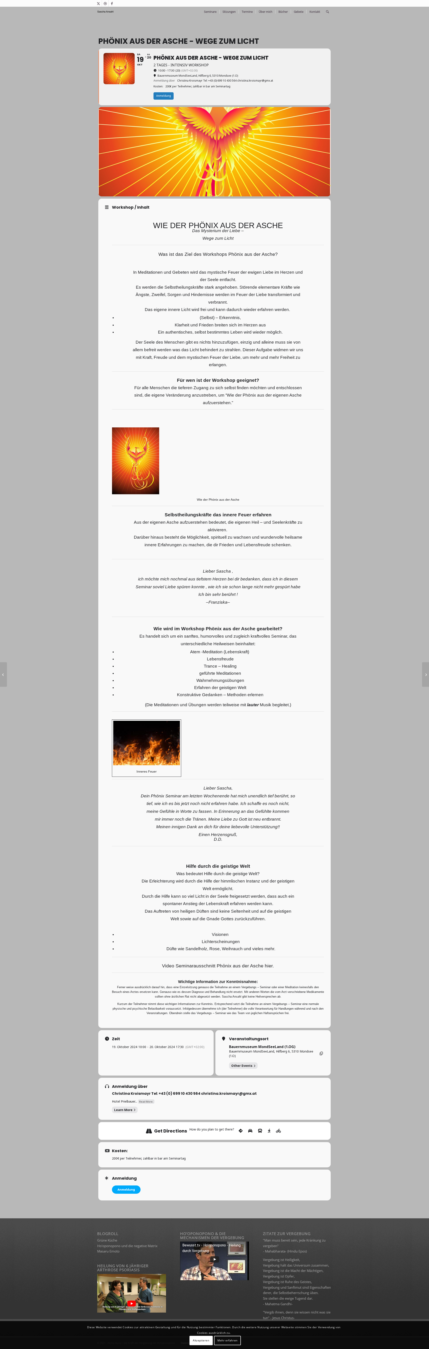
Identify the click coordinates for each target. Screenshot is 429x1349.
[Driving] (250, 1131)
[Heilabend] (3, 674)
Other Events (241, 1065)
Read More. (146, 1101)
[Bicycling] (278, 1131)
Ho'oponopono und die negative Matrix (127, 1246)
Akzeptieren (201, 1340)
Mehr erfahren (227, 1340)
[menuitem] (210, 12)
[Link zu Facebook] (112, 3)
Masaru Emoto (108, 1251)
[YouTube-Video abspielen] (131, 1303)
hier (269, 966)
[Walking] (269, 1131)
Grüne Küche (107, 1240)
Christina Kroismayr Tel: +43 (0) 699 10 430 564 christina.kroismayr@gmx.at (184, 1093)
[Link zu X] (98, 3)
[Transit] (260, 1131)
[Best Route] (240, 1131)
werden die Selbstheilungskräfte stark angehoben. (190, 287)
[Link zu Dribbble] (105, 3)
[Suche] (327, 12)
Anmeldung (126, 1189)
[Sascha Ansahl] (105, 12)
